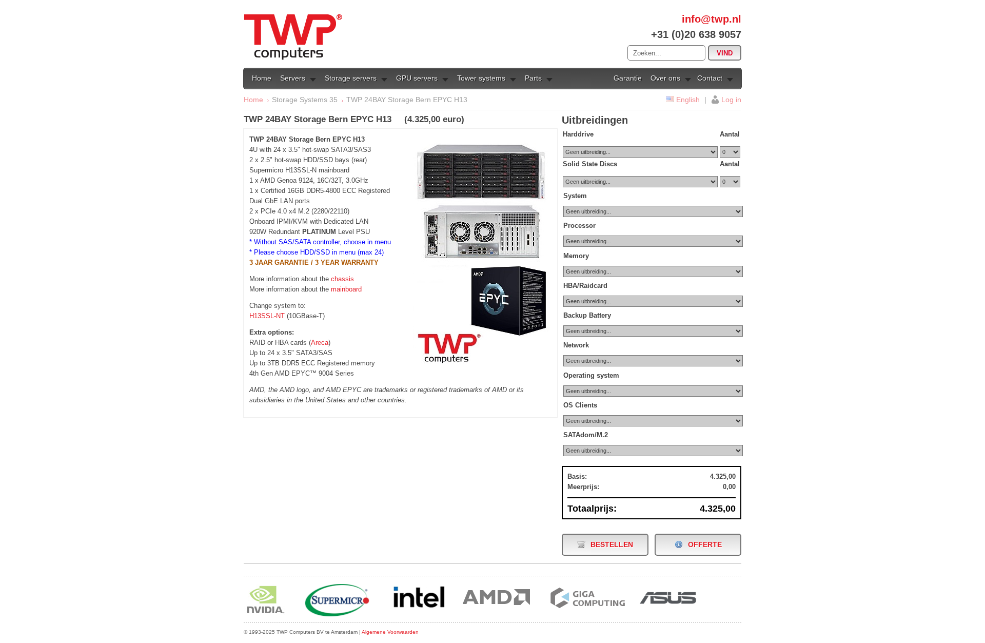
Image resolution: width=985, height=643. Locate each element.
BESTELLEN (611, 544)
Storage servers (351, 78)
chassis (342, 279)
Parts (533, 78)
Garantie (628, 78)
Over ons (665, 78)
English (688, 99)
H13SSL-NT (267, 316)
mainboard (346, 289)
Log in (731, 99)
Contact (709, 78)
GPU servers (417, 78)
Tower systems (481, 78)
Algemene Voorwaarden (390, 632)
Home (261, 78)
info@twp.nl (711, 19)
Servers (292, 78)
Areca (319, 342)
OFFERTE (705, 544)
